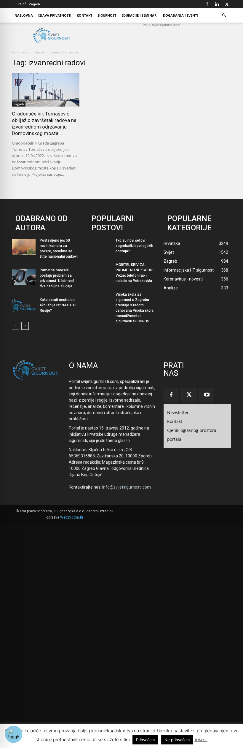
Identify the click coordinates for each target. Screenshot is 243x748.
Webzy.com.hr (71, 517)
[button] (224, 15)
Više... (200, 739)
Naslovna (24, 15)
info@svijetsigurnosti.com (126, 487)
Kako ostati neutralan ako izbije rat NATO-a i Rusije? (58, 305)
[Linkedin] (216, 4)
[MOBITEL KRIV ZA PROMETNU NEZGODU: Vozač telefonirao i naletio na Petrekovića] (99, 271)
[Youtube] (206, 395)
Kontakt (84, 15)
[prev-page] (15, 326)
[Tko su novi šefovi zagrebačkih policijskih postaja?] (99, 247)
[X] (226, 4)
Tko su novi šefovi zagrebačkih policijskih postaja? (134, 245)
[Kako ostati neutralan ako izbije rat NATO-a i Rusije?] (24, 306)
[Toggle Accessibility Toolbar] (13, 734)
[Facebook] (207, 4)
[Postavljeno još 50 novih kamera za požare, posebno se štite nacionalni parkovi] (24, 247)
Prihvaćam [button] (145, 739)
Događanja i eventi (180, 15)
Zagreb (19, 104)
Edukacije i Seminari (140, 15)
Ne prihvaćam (177, 739)
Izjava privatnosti (54, 15)
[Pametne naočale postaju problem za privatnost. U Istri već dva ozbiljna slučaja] (24, 277)
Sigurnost (106, 15)
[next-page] (25, 326)
